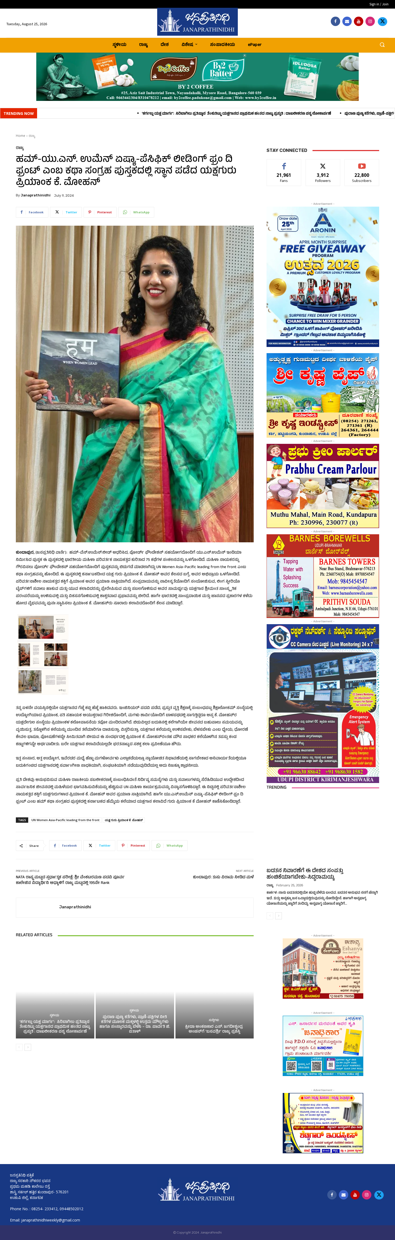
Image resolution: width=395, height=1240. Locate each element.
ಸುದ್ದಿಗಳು (214, 1020)
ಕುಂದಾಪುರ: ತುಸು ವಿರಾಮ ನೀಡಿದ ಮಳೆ (223, 877)
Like (284, 163)
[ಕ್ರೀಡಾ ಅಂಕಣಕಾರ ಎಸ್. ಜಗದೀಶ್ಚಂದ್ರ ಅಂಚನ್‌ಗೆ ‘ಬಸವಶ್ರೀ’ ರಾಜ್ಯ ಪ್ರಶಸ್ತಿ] (214, 991)
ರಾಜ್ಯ (32, 135)
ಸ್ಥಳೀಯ (54, 1015)
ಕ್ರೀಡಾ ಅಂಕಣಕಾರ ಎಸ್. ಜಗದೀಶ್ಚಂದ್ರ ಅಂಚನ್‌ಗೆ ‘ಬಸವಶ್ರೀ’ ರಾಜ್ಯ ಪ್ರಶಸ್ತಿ (214, 1029)
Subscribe (362, 163)
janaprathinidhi (36, 195)
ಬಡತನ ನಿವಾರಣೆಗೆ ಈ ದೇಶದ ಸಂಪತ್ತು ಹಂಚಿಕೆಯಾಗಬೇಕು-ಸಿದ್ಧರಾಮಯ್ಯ (305, 874)
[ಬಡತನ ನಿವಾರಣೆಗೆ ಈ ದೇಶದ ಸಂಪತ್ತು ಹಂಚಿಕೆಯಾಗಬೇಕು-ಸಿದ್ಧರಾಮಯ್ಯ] (323, 830)
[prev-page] (19, 1047)
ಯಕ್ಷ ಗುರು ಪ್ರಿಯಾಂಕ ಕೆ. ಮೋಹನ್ (124, 820)
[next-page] (27, 1047)
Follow (323, 163)
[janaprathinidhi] (198, 22)
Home (20, 135)
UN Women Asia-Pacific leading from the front (65, 820)
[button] (382, 44)
